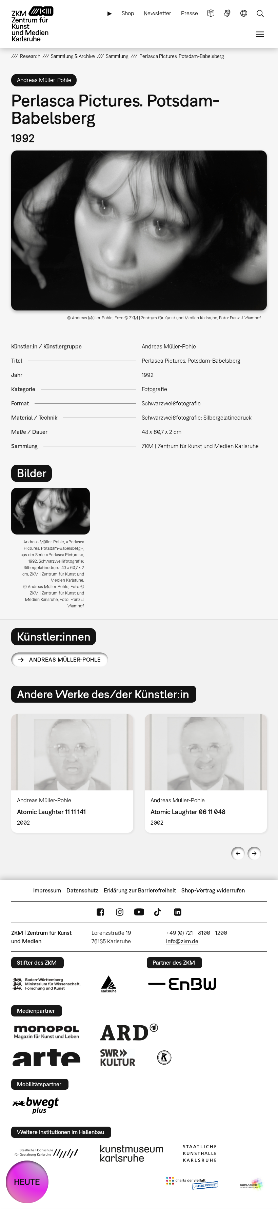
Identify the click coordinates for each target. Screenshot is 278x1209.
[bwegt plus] (36, 1105)
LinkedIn (177, 912)
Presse (189, 13)
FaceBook (100, 912)
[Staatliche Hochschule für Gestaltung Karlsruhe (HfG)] (46, 1153)
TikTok (158, 912)
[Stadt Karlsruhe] (108, 983)
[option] (53, 551)
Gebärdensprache (227, 13)
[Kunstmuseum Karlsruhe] (131, 1153)
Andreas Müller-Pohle (65, 659)
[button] (139, 230)
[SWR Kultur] (118, 1057)
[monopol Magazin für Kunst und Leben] (46, 1032)
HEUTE (27, 1182)
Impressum (47, 890)
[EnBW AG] (182, 984)
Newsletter (157, 13)
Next (254, 853)
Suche (260, 13)
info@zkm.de (182, 941)
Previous (238, 853)
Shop (128, 13)
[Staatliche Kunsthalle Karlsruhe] (199, 1153)
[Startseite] (38, 24)
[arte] (46, 1057)
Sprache (244, 13)
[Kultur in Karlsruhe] (163, 1057)
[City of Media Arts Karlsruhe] (252, 1184)
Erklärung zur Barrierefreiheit (140, 890)
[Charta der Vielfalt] (192, 1184)
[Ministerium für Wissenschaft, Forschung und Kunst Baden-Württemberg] (46, 984)
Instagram (119, 912)
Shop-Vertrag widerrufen (213, 890)
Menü (260, 34)
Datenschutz (82, 890)
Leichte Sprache (211, 13)
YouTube (139, 912)
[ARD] (129, 1032)
